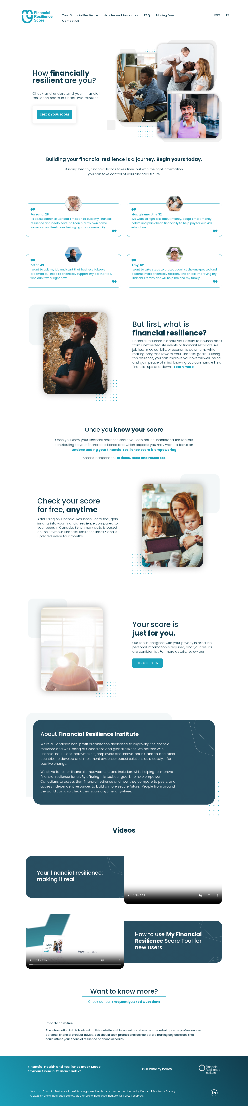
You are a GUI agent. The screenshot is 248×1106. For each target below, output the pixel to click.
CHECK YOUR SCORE (54, 114)
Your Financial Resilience (80, 15)
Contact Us (70, 21)
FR (227, 15)
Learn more (184, 366)
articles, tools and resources (141, 458)
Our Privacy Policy (157, 1069)
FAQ (147, 15)
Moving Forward (168, 15)
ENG (217, 15)
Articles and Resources (121, 15)
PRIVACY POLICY (147, 663)
